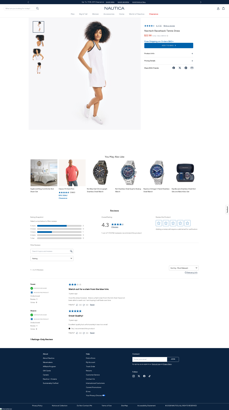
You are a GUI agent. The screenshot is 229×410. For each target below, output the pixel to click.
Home (121, 14)
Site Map (124, 406)
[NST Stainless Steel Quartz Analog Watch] (128, 172)
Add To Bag (168, 45)
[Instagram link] (133, 376)
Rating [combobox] (34, 259)
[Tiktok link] (149, 376)
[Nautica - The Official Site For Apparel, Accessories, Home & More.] (114, 8)
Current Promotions (93, 387)
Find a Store (90, 358)
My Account (90, 362)
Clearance (153, 14)
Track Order (90, 367)
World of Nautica (136, 14)
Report (92, 305)
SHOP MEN (126, 2)
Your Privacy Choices (94, 396)
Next (200, 2)
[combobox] (186, 268)
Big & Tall (83, 14)
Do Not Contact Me (84, 406)
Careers (46, 375)
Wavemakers (48, 362)
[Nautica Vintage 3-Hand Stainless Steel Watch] (157, 172)
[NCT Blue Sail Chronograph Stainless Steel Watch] (100, 172)
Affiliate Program (49, 367)
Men (73, 14)
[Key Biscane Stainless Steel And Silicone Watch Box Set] (185, 172)
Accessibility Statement (146, 406)
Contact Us (90, 379)
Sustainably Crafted (50, 383)
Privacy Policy (167, 364)
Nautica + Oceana (50, 379)
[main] (114, 182)
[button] (158, 223)
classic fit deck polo (66, 189)
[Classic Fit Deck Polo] (72, 172)
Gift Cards (47, 371)
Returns (89, 371)
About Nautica (48, 358)
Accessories (109, 14)
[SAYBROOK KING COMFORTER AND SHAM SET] (44, 172)
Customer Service (93, 375)
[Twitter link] (139, 376)
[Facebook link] (144, 376)
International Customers (95, 383)
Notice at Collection (59, 406)
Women (95, 14)
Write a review (169, 26)
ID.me (88, 392)
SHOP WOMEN (139, 2)
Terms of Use (156, 364)
